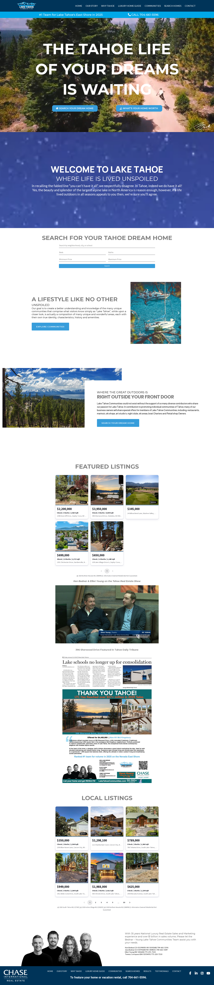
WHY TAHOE (108, 5)
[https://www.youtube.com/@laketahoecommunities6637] (209, 974)
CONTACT (190, 5)
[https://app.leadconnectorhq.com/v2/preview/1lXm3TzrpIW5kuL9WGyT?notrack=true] (16, 975)
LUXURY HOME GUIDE (129, 5)
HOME (78, 5)
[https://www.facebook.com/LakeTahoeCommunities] (191, 973)
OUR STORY (92, 5)
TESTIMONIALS (162, 971)
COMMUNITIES (153, 5)
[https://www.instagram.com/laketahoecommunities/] (202, 973)
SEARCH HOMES (172, 5)
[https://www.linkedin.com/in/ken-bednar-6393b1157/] (197, 973)
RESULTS (147, 971)
